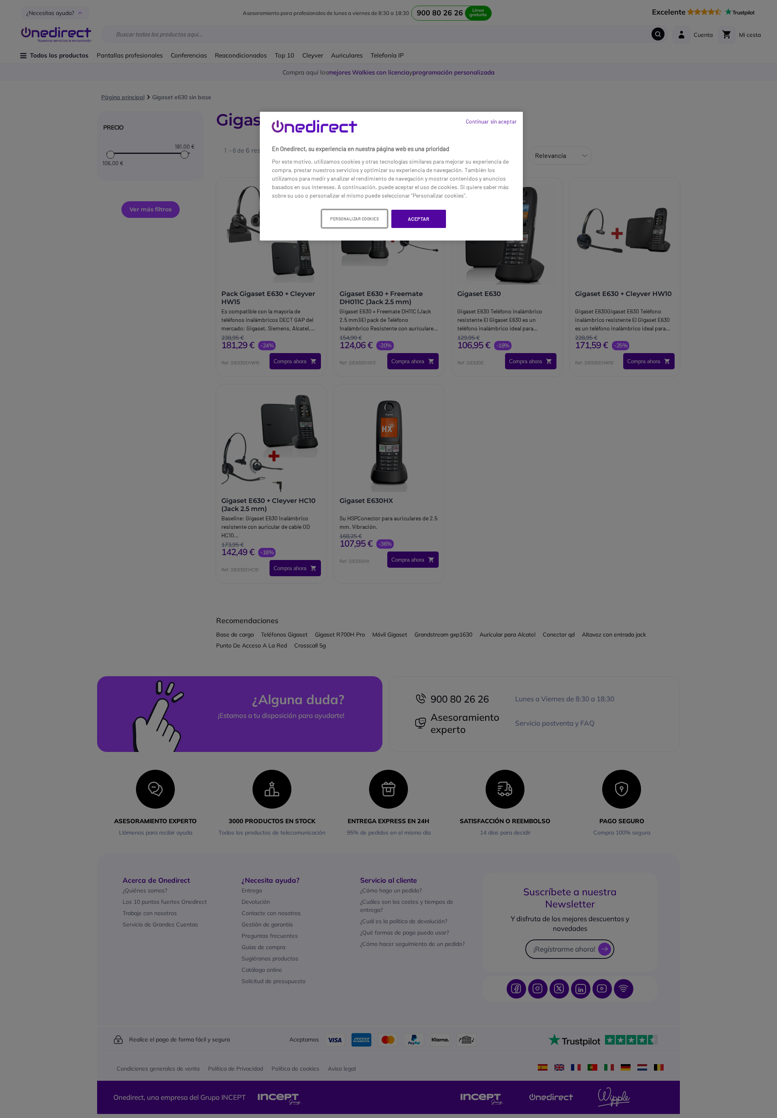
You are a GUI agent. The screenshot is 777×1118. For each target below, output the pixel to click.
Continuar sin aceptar (491, 121)
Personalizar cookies (354, 218)
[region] (391, 176)
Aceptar (418, 218)
